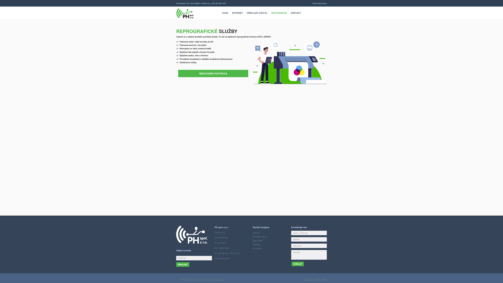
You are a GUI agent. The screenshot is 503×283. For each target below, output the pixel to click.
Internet (256, 232)
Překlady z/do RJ (260, 236)
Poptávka (257, 244)
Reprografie (258, 240)
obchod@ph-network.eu (200, 3)
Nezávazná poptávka (213, 73)
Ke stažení (257, 248)
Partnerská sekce (319, 3)
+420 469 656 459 (218, 3)
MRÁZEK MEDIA (320, 280)
